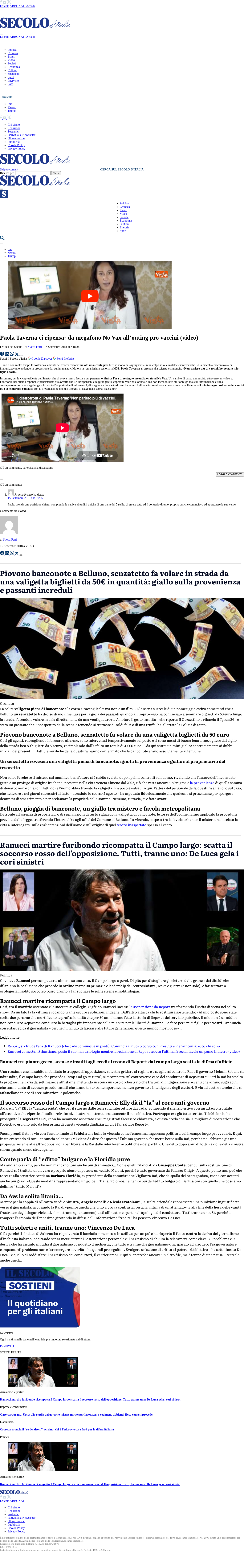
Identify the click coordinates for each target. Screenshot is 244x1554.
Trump (12, 110)
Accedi (30, 6)
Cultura (12, 70)
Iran (10, 103)
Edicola (4, 6)
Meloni (12, 107)
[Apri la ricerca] (2, 239)
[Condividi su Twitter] (17, 354)
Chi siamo (14, 124)
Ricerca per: (7, 173)
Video (11, 60)
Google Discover (42, 358)
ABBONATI (18, 6)
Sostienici (13, 131)
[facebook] (1, 2)
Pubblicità (14, 141)
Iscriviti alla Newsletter (21, 135)
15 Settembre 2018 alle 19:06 (25, 498)
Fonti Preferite (65, 358)
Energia (124, 227)
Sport (11, 77)
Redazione (14, 128)
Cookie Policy (16, 145)
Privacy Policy (16, 148)
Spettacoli (13, 73)
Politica (12, 49)
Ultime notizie (16, 138)
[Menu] (1, 189)
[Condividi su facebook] (2, 354)
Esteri (11, 56)
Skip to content (9, 169)
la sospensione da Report (149, 1006)
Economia (14, 66)
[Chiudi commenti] (1, 479)
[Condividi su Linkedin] (7, 354)
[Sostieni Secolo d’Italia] (40, 1326)
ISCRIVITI (7, 1345)
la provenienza (202, 782)
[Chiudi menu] (1, 34)
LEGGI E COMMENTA (229, 474)
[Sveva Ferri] (9, 533)
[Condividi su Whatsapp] (12, 354)
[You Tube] (5, 2)
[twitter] (9, 2)
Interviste (13, 80)
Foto (10, 84)
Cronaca (13, 53)
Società (12, 63)
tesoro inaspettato (131, 824)
